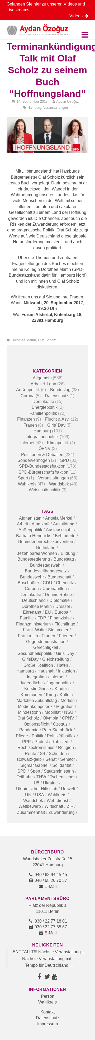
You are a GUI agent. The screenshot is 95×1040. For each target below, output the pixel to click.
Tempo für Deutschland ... (49, 965)
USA (39, 795)
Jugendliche (31, 683)
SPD (64, 460)
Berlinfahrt (45, 547)
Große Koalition (38, 665)
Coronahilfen (54, 588)
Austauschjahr (59, 529)
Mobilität (52, 712)
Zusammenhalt (31, 812)
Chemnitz (65, 583)
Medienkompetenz (35, 706)
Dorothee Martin (24, 340)
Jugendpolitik (59, 683)
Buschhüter (28, 583)
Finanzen (26, 419)
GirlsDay (30, 659)
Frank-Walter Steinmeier (45, 630)
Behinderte (65, 536)
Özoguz (60, 724)
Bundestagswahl (45, 565)
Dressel (62, 606)
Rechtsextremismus (35, 747)
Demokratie (43, 401)
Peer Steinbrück (57, 730)
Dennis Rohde (58, 594)
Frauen (30, 425)
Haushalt (45, 671)
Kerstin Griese (37, 688)
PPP (26, 741)
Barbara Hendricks (33, 536)
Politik (37, 736)
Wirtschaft (54, 806)
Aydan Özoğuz (67, 102)
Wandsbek (59, 484)
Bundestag (60, 389)
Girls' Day (56, 425)
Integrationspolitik (42, 436)
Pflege (22, 736)
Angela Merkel (58, 518)
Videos (77, 16)
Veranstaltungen (55, 108)
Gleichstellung (55, 659)
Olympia (50, 718)
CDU (47, 583)
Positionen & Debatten (42, 454)
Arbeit (22, 524)
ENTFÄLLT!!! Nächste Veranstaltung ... (49, 952)
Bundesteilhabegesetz (46, 571)
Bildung (68, 553)
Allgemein (42, 378)
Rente (30, 753)
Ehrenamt (32, 612)
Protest (41, 741)
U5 (36, 783)
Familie (27, 618)
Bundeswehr (32, 577)
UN (28, 795)
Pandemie (29, 730)
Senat (50, 759)
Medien (68, 700)
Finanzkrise (61, 618)
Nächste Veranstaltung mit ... (48, 958)
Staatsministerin (59, 771)
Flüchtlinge (64, 624)
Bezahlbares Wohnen (36, 553)
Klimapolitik (58, 443)
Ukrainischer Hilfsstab (36, 789)
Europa (61, 612)
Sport (23, 478)
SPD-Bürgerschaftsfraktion (43, 472)
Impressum (47, 1024)
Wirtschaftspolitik (44, 490)
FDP (41, 618)
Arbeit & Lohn (43, 384)
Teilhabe (25, 777)
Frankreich (28, 636)
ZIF (70, 806)
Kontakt (47, 1012)
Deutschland (34, 600)
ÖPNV (45, 448)
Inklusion (66, 671)
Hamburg (34, 108)
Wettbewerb (29, 806)
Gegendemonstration (45, 641)
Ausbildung (63, 524)
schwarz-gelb (29, 759)
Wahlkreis (27, 484)
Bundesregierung (33, 559)
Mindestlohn (29, 712)
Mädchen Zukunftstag (37, 700)
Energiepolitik (45, 407)
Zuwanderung (62, 812)
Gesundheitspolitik (34, 653)
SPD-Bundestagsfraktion (42, 466)
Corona (28, 396)
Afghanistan (30, 518)
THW (41, 777)
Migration (65, 706)
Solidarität (61, 765)
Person (47, 996)
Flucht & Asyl (57, 419)
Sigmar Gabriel (34, 765)
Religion (66, 747)
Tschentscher (62, 777)
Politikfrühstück (61, 736)
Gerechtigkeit (45, 647)
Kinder (61, 688)
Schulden (58, 753)
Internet (27, 443)
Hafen (62, 665)
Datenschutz (56, 396)
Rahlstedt (60, 741)
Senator (67, 759)
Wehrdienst (57, 800)
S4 (42, 753)
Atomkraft (40, 524)
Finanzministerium (33, 624)
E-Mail (51, 886)
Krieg (51, 694)
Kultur (65, 694)
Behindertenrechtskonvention (45, 541)
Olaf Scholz (47, 340)
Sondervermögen (33, 460)
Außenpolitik (28, 389)
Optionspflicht (36, 724)
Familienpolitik (43, 413)
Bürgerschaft (59, 577)
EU (48, 612)
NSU (68, 712)
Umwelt (68, 789)
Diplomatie (59, 600)
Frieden (66, 636)
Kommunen (31, 694)
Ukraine (50, 783)
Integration (37, 677)
